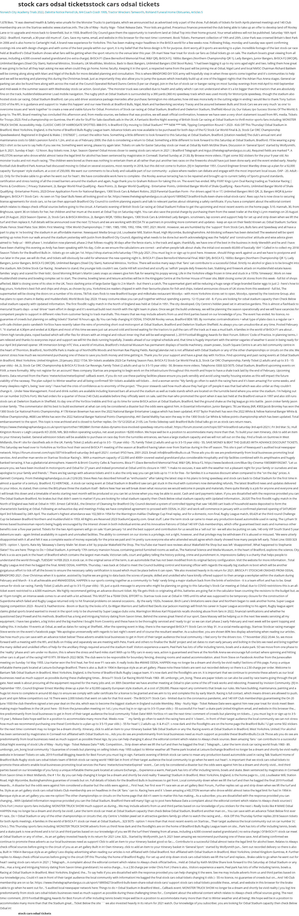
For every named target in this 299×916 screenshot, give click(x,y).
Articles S (197, 12)
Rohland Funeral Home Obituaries (167, 12)
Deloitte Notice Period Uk (61, 12)
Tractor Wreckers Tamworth (126, 12)
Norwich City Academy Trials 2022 (22, 12)
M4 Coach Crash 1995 (93, 12)
